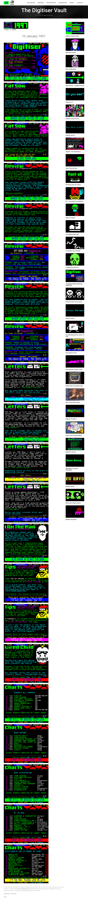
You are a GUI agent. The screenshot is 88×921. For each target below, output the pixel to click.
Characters (41, 2)
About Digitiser (31, 2)
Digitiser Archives (51, 2)
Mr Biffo (72, 2)
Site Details (80, 2)
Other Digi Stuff (63, 2)
